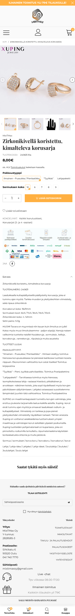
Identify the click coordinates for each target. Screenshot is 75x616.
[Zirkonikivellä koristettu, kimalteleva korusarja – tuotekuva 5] (65, 124)
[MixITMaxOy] (37, 16)
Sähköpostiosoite (14, 502)
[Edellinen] (1, 124)
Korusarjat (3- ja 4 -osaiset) (17, 222)
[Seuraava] (73, 124)
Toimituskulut (18, 167)
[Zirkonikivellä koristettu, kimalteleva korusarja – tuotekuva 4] (51, 124)
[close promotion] (72, 3)
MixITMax (7, 135)
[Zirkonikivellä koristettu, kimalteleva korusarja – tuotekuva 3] (37, 124)
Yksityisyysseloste (61, 553)
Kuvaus (6, 276)
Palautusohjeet (62, 547)
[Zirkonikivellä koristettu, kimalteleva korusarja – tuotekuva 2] (24, 124)
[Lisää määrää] (18, 198)
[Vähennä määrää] (5, 198)
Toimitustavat (63, 527)
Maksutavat (64, 534)
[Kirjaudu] (38, 32)
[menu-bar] (6, 32)
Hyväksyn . (39, 511)
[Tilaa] (68, 502)
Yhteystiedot (64, 559)
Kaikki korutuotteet (30, 218)
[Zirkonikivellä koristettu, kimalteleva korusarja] (37, 80)
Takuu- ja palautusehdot (56, 540)
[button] (2, 80)
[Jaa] (12, 263)
